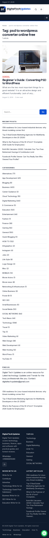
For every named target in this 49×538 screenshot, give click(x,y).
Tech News (7, 318)
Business (6, 187)
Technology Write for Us (12, 486)
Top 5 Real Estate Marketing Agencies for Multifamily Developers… (36, 486)
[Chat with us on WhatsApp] (44, 533)
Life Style (6, 259)
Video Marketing (9, 336)
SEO (4, 300)
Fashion (5, 219)
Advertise (6, 482)
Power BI (6, 296)
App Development (9, 178)
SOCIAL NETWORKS (10, 314)
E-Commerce (7, 205)
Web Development (9, 345)
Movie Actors (7, 277)
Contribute (6, 479)
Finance (5, 223)
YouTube (5, 359)
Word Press (7, 354)
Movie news (7, 282)
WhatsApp (17, 535)
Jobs (4, 255)
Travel (4, 327)
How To (35, 530)
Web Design (7, 341)
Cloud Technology (9, 196)
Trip (3, 332)
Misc (4, 268)
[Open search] (36, 9)
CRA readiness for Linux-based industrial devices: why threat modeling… (36, 477)
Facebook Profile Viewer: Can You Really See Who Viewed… (36, 513)
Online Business (8, 291)
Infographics (7, 246)
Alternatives (7, 174)
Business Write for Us (10, 496)
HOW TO (6, 241)
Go (43, 112)
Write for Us (7, 475)
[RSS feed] (4, 464)
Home (4, 25)
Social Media (7, 309)
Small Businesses (9, 305)
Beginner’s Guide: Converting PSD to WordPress (24, 81)
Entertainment (8, 214)
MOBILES (6, 273)
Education (6, 210)
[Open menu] (46, 17)
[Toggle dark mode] (41, 9)
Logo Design (7, 264)
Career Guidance (9, 192)
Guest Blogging (8, 237)
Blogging (5, 183)
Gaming (5, 228)
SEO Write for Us (9, 499)
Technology (7, 323)
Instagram (6, 250)
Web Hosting (7, 350)
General (6, 76)
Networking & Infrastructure (13, 287)
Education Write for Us (11, 503)
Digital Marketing (9, 201)
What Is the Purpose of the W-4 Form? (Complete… (35, 494)
